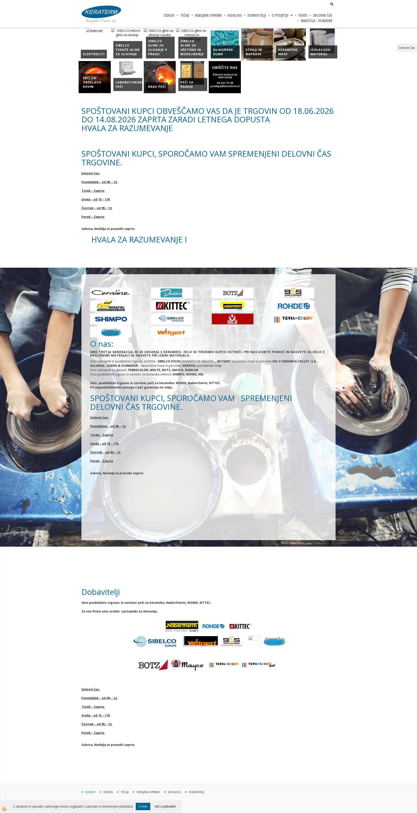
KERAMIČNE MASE (288, 52)
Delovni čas (322, 15)
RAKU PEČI (157, 87)
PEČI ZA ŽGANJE (187, 84)
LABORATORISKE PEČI (130, 84)
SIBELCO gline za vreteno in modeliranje (192, 47)
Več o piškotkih (165, 806)
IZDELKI (169, 15)
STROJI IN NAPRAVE (254, 52)
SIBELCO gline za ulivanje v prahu (157, 47)
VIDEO (303, 15)
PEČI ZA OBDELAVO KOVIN (92, 82)
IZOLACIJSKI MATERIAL (321, 52)
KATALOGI (234, 15)
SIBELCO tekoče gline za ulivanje (128, 49)
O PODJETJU (280, 15)
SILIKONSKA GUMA (223, 52)
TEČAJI (184, 15)
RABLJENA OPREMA (208, 15)
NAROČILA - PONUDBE (316, 20)
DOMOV (90, 792)
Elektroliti (94, 54)
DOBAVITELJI (257, 15)
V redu (143, 806)
